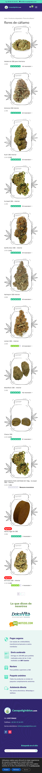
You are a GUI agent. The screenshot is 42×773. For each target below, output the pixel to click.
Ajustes (26, 769)
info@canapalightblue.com (27, 726)
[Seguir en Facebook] (5, 732)
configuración (35, 766)
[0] (30, 7)
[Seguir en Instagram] (10, 732)
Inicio (5, 18)
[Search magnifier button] (36, 750)
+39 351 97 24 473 (12, 1)
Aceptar (6, 769)
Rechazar (16, 769)
